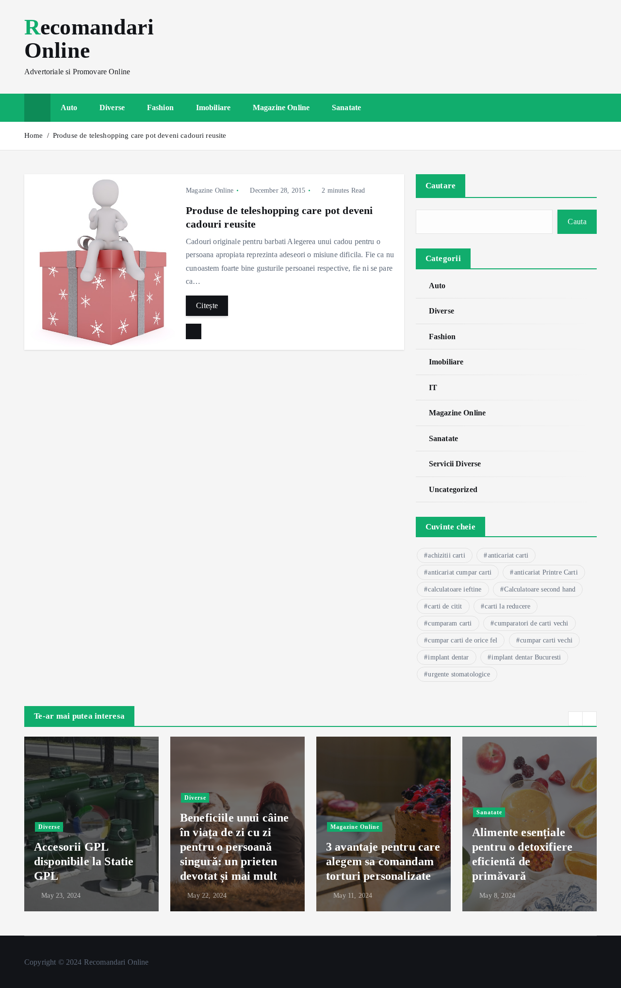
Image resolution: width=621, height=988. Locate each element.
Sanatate (346, 107)
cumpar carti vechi (546, 640)
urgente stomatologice (459, 674)
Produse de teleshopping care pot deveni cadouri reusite (140, 135)
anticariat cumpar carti (459, 572)
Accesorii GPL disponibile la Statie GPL (83, 861)
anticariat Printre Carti (546, 572)
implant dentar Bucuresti (526, 657)
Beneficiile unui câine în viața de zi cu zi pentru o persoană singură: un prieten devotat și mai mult (234, 846)
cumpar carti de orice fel (462, 640)
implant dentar (448, 657)
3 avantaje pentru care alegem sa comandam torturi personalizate (383, 861)
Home (33, 135)
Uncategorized (453, 489)
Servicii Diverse (455, 464)
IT (433, 387)
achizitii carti (446, 555)
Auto (69, 107)
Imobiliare (213, 107)
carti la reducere (507, 606)
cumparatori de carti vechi (531, 623)
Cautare (440, 185)
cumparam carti (450, 623)
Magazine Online (281, 107)
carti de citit (445, 606)
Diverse (112, 107)
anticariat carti (508, 555)
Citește (207, 305)
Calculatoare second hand (539, 589)
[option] (91, 824)
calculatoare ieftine (454, 589)
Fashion (160, 107)
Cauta (577, 221)
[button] (575, 718)
